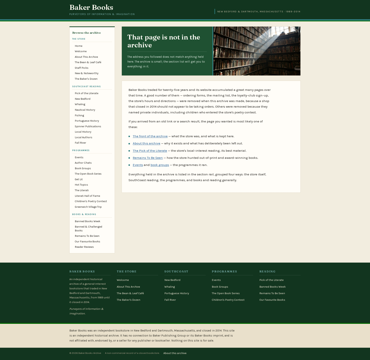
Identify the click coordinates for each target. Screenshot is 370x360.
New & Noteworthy (86, 73)
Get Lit (79, 179)
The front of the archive (150, 136)
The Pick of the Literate (150, 150)
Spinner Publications (88, 126)
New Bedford (82, 98)
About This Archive (86, 57)
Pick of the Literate (86, 93)
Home (78, 46)
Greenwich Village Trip (88, 206)
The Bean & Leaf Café (88, 62)
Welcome (81, 51)
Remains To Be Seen (87, 236)
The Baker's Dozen (86, 78)
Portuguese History (87, 120)
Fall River (80, 142)
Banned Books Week (87, 221)
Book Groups (83, 168)
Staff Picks (81, 67)
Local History (83, 131)
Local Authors (83, 137)
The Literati (82, 190)
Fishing (79, 115)
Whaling (80, 104)
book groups (160, 165)
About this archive (146, 143)
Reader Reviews (84, 247)
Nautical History (85, 109)
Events (79, 157)
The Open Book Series (88, 173)
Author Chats (83, 162)
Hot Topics (81, 184)
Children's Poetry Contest (91, 201)
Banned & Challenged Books (88, 228)
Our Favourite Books (87, 241)
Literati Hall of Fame (87, 196)
